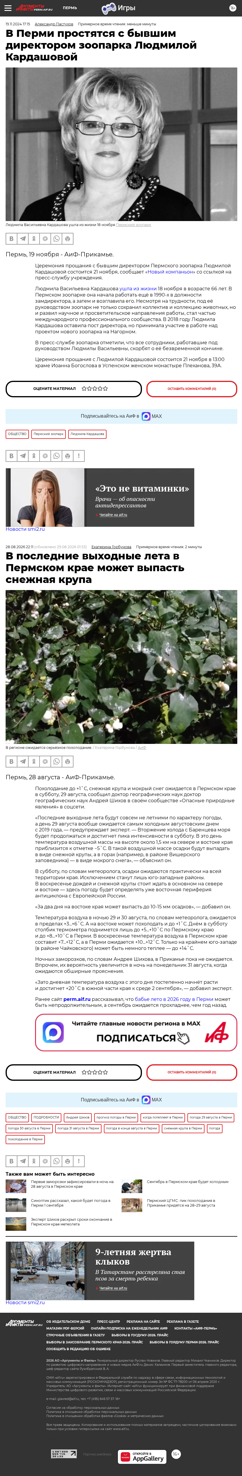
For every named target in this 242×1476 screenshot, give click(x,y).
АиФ (142, 747)
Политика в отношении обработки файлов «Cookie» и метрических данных (104, 1416)
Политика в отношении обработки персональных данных (91, 1412)
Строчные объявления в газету (75, 1335)
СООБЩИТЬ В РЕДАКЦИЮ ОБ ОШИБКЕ (78, 1349)
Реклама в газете (183, 1322)
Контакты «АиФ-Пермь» (195, 1328)
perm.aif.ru (77, 999)
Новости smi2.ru (25, 529)
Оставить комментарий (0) (192, 389)
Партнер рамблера (97, 1454)
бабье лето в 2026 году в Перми (174, 999)
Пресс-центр (108, 1322)
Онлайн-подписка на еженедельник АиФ (129, 1328)
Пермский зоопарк (133, 225)
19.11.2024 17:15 (18, 24)
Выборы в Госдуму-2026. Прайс (140, 1335)
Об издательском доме (68, 1322)
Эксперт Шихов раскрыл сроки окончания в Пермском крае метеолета (71, 1221)
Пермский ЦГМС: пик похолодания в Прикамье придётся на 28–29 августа (181, 1203)
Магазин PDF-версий (65, 1328)
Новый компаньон (170, 272)
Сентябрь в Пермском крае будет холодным (187, 1182)
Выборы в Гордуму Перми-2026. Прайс (184, 1342)
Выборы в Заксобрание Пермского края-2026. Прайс (94, 1342)
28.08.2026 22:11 (19, 547)
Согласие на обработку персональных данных (82, 1408)
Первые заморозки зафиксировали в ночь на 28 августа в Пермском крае (72, 1184)
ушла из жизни (138, 288)
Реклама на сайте (143, 1322)
